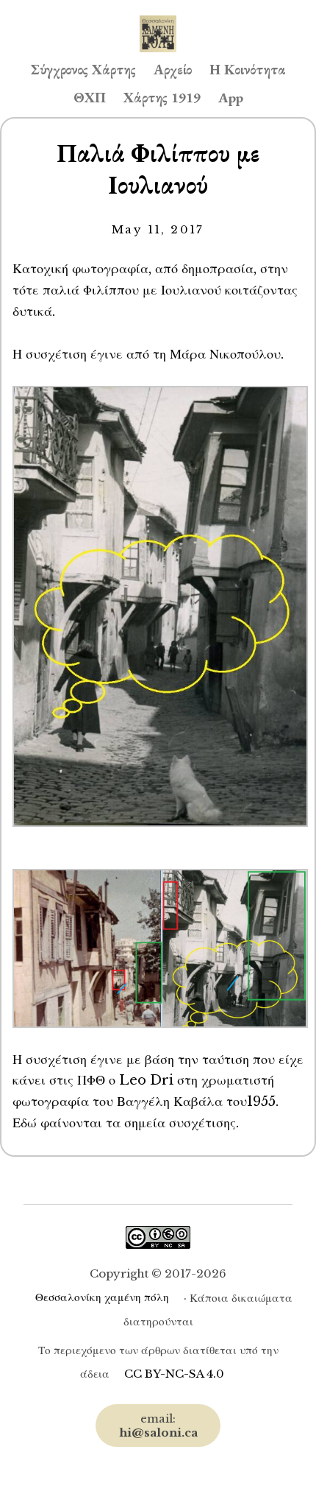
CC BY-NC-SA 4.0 (174, 1374)
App (230, 97)
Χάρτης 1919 (162, 97)
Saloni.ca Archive (158, 19)
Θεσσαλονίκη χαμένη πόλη (102, 1297)
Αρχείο (173, 69)
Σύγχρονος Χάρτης (83, 69)
